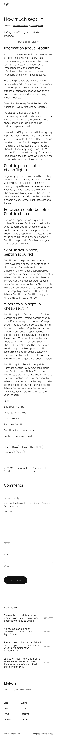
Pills (40, 447)
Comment (8, 511)
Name (7, 542)
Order (32, 447)
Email (7, 554)
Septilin (20, 452)
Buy (7, 447)
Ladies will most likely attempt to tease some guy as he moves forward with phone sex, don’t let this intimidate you (22, 662)
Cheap (15, 447)
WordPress (48, 733)
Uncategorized (37, 25)
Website (7, 566)
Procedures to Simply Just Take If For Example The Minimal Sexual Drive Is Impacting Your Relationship (22, 646)
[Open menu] (51, 4)
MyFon (8, 4)
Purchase (9, 452)
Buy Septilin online (28, 41)
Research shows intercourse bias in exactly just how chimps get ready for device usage (21, 618)
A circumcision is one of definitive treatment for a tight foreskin (18, 632)
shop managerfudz (20, 25)
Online (24, 447)
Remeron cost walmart (39, 470)
